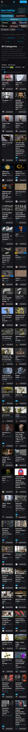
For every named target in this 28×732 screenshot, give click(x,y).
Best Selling (11, 65)
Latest (3, 69)
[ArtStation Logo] (14, 2)
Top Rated (18, 67)
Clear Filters (20, 41)
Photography (5, 29)
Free (23, 67)
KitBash (13, 29)
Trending (4, 65)
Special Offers (7, 67)
